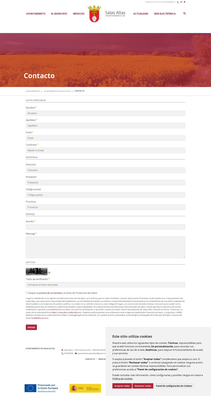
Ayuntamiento (35, 13)
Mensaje (31, 233)
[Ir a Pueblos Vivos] (184, 2)
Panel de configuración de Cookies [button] (174, 386)
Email (29, 132)
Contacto (90, 359)
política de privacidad (50, 293)
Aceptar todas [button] (122, 386)
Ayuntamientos (33, 91)
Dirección (31, 164)
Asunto (30, 221)
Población (31, 177)
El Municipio (59, 13)
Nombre (30, 107)
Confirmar (31, 144)
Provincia (31, 201)
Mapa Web (103, 359)
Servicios (78, 13)
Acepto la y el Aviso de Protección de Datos (62, 293)
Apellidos (31, 120)
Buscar (184, 13)
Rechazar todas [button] (143, 386)
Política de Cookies (122, 378)
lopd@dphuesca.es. (40, 318)
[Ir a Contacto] (181, 2)
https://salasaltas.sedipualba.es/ (66, 312)
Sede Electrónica (165, 13)
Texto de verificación (37, 279)
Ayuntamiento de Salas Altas (57, 91)
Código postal (33, 189)
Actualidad (140, 13)
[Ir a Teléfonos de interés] (178, 2)
